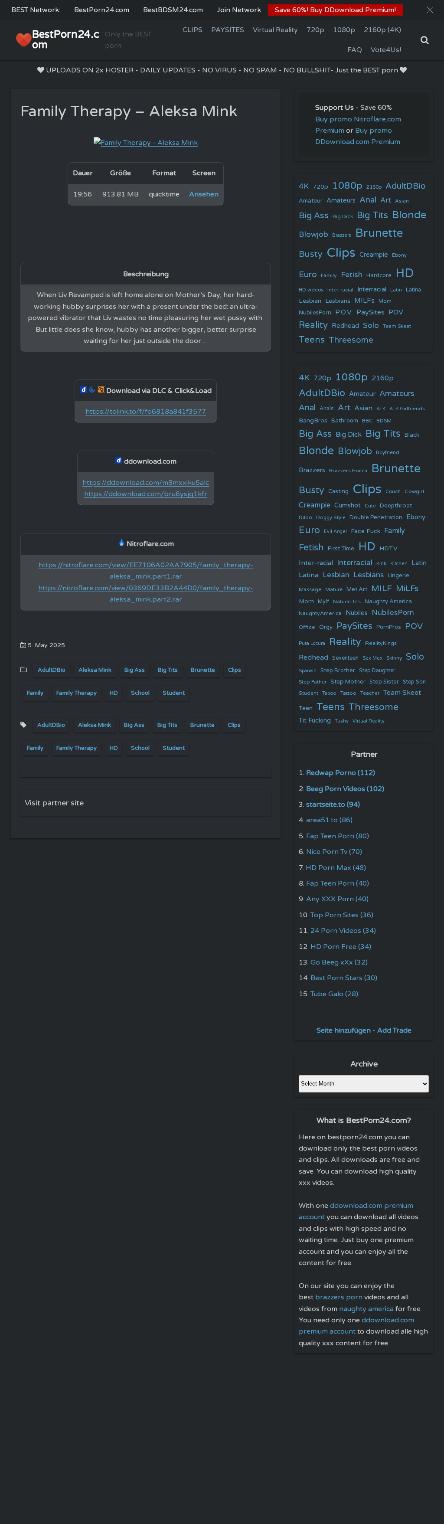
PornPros (388, 627)
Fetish (351, 274)
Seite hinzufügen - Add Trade (364, 1030)
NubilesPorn (315, 312)
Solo (371, 325)
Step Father (312, 682)
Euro (308, 274)
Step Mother (348, 681)
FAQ (354, 50)
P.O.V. (344, 312)
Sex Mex (372, 658)
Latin (396, 290)
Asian (402, 201)
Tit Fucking (315, 720)
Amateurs (341, 200)
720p (315, 30)
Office (307, 627)
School (140, 693)
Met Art (356, 589)
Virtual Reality (275, 30)
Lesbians (337, 300)
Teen (306, 708)
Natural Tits (347, 602)
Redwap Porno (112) (340, 773)
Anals (327, 409)
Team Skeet (397, 326)
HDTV (388, 548)
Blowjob (313, 234)
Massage (310, 589)
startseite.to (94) (333, 804)
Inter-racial (340, 290)
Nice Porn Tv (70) (334, 851)
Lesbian (310, 300)
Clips (234, 670)
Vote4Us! (386, 50)
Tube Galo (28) (334, 994)
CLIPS (192, 30)
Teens (312, 339)
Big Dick (343, 216)
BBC (367, 421)
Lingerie (398, 575)
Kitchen (399, 563)
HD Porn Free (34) (340, 946)
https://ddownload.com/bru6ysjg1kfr (145, 494)
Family (35, 693)
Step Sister (384, 681)
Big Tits (168, 670)
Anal (367, 200)
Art (385, 200)
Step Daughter (377, 670)
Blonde (409, 215)
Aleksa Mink (94, 670)
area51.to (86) (329, 820)
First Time (341, 548)
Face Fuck (365, 531)
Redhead (345, 326)
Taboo (329, 693)
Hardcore (379, 275)
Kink (381, 563)
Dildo (305, 517)
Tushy (342, 721)
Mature (334, 589)
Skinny (394, 658)
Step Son (414, 682)
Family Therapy (76, 693)
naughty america (366, 1309)
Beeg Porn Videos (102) (345, 789)
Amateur (311, 200)
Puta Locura (312, 643)
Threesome (351, 340)
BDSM (384, 421)
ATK (380, 409)
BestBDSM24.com (173, 10)
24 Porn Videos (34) (343, 930)
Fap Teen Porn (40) (337, 883)
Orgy (326, 627)
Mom (385, 301)
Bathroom (344, 420)
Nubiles (357, 613)
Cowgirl (414, 491)
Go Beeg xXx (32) (339, 962)
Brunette (203, 670)
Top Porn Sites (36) (341, 915)
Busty (311, 254)
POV (395, 312)
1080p (344, 30)
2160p (374, 187)
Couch (393, 491)
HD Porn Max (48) (336, 867)
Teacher (369, 693)
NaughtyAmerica (320, 613)
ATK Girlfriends (407, 409)
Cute (370, 506)
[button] (429, 9)
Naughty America (388, 601)
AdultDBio (51, 670)
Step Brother (337, 670)
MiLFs (407, 588)
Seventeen (345, 658)
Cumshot (347, 505)
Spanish (308, 671)
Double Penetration (375, 517)
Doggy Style (331, 517)
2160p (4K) (382, 30)
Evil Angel (335, 531)
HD (114, 693)
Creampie (373, 254)
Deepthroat (396, 505)
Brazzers (341, 235)
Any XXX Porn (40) (337, 899)
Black (412, 435)
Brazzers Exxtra (348, 471)
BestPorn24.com (101, 10)
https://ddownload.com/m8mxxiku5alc (145, 482)
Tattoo (348, 693)
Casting (338, 491)
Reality (313, 325)
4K (304, 186)
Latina (413, 290)
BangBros (313, 420)
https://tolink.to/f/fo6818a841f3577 (145, 411)
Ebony (399, 255)
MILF (381, 588)
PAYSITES (227, 30)
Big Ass (134, 670)
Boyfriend (387, 452)
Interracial (371, 289)
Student (174, 693)
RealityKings (381, 643)
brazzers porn (338, 1297)
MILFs (364, 300)
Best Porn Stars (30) (343, 978)
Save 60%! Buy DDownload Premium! (335, 10)
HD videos (311, 290)
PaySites (370, 312)
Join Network (239, 10)
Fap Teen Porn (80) (337, 836)
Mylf (323, 601)
